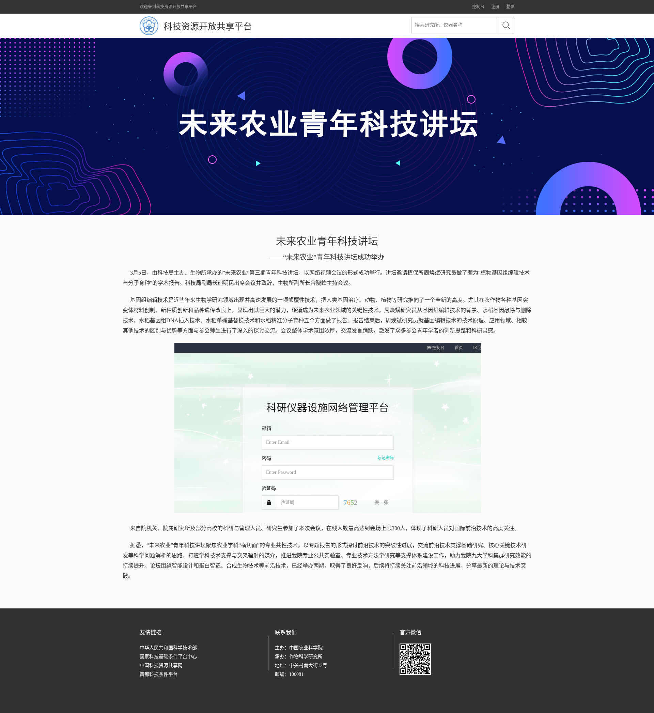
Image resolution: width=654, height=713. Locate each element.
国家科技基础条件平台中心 (168, 656)
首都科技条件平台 (159, 674)
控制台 (478, 6)
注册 (495, 6)
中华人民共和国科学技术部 (168, 647)
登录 (510, 6)
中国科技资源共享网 (161, 665)
